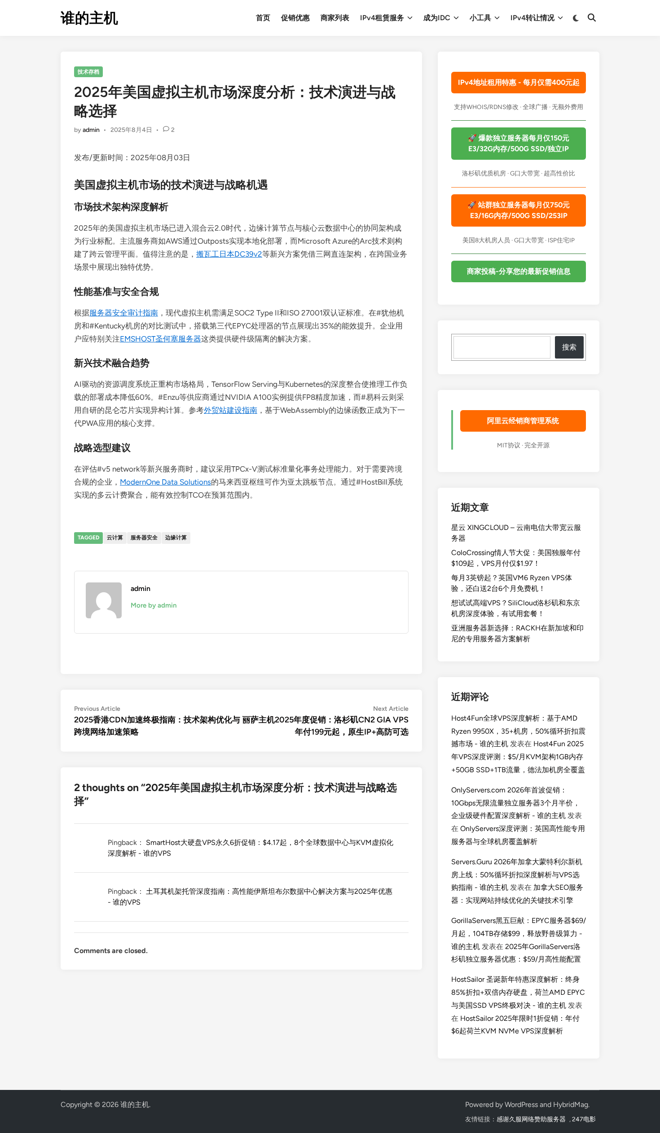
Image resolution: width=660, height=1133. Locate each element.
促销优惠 (295, 17)
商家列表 (335, 17)
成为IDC (436, 17)
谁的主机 (89, 17)
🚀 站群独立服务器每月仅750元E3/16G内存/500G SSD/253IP (518, 210)
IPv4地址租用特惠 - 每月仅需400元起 (519, 82)
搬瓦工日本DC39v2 (229, 253)
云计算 (115, 537)
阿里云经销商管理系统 (523, 420)
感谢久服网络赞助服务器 (531, 1119)
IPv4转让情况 (532, 17)
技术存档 (88, 72)
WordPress (521, 1104)
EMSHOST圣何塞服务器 (160, 338)
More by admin (153, 605)
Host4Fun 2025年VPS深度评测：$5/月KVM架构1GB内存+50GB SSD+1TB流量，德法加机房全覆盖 (518, 756)
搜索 (569, 347)
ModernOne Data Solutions (165, 481)
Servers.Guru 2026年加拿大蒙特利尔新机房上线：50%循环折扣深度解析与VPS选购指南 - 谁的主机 (516, 874)
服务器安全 (144, 537)
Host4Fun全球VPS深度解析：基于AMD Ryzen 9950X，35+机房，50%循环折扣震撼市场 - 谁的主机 (518, 731)
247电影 (584, 1119)
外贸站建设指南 (230, 410)
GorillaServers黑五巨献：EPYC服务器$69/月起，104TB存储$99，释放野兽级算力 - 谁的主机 (518, 933)
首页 (263, 17)
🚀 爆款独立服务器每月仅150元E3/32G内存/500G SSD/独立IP (518, 143)
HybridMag (570, 1104)
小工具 (480, 17)
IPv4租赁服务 (382, 17)
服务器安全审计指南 (123, 312)
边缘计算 (176, 537)
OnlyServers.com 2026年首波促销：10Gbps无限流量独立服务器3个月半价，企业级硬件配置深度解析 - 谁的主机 (515, 803)
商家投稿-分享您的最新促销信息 (519, 271)
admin (91, 130)
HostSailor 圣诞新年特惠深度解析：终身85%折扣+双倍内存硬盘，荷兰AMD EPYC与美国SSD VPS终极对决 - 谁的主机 (518, 992)
